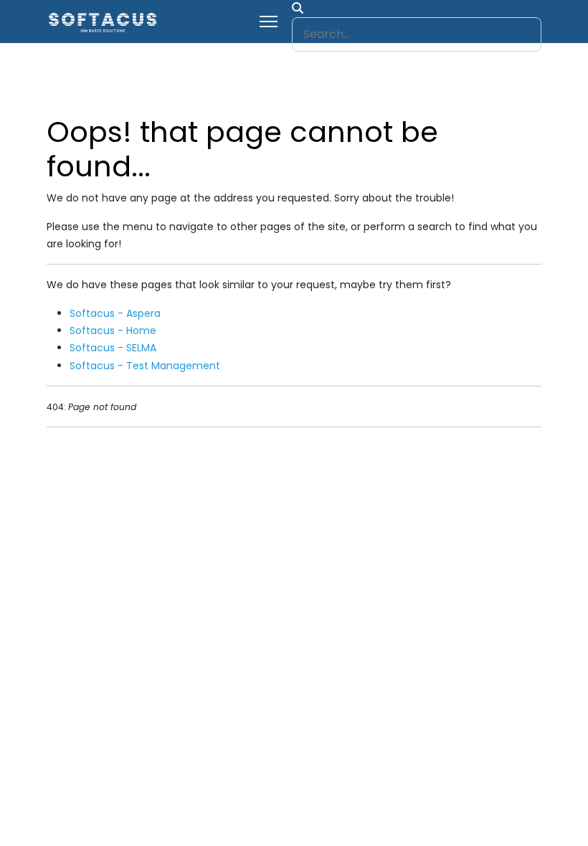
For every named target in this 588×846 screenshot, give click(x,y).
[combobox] (416, 34)
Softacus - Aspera (115, 313)
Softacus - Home (113, 330)
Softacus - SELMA (113, 348)
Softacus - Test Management (145, 365)
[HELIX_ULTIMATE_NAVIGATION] (269, 21)
